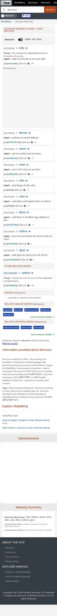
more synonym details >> (43, 317)
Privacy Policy (12, 561)
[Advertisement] (28, 99)
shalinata (12, 243)
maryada (12, 63)
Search (50, 9)
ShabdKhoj (19, 2)
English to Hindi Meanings (17, 572)
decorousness (31, 310)
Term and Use (12, 557)
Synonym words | (26, 428)
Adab (10, 205)
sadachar (12, 158)
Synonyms (33, 2)
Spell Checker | (9, 428)
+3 (31, 158)
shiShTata (12, 224)
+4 (34, 142)
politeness (45, 310)
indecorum (26, 327)
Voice (27, 16)
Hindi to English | (10, 420)
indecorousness (11, 327)
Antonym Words (42, 428)
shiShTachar (14, 142)
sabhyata (12, 174)
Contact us (10, 552)
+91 (31, 63)
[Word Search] (3, 10)
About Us (9, 547)
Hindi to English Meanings (17, 576)
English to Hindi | (27, 420)
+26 (31, 285)
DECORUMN (10, 273)
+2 (27, 190)
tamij (10, 190)
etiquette (7, 310)
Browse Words (43, 420)
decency (18, 310)
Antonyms (45, 2)
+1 (32, 225)
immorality (39, 327)
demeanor (8, 314)
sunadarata (13, 259)
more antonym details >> (43, 334)
